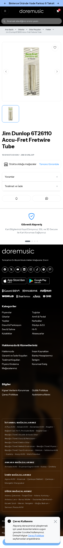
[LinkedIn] (24, 269)
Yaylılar (5, 320)
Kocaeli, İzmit (10, 503)
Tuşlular (36, 312)
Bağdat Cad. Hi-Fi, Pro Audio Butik (19, 430)
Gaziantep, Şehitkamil (42, 499)
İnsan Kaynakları (40, 351)
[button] (31, 164)
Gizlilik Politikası (40, 390)
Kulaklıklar (7, 333)
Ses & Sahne (8, 329)
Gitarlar (21, 29)
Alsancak (21, 479)
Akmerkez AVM (37, 427)
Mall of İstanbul (33, 454)
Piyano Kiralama (10, 364)
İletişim (36, 359)
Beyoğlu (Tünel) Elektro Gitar (17, 442)
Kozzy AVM (20, 454)
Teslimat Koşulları (11, 359)
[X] (11, 269)
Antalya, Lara (11, 499)
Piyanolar (7, 312)
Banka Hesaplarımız (42, 355)
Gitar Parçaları (35, 29)
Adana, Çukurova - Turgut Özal (18, 495)
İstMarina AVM (51, 450)
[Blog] (50, 269)
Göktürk (38, 450)
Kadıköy (9, 454)
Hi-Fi (34, 329)
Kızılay (44, 466)
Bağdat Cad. (41, 430)
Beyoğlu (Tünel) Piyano (46, 446)
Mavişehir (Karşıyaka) (14, 483)
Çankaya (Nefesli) (35, 479)
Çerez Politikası (10, 394)
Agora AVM (10, 479)
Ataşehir (49, 427)
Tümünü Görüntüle (49, 164)
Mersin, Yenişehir (25, 503)
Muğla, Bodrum (41, 503)
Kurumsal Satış (39, 364)
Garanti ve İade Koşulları (14, 355)
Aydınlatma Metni (41, 394)
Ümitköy (52, 466)
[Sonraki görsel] (57, 71)
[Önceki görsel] (6, 71)
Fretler (48, 29)
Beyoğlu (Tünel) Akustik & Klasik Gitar (21, 434)
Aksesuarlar (38, 333)
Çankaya (49, 479)
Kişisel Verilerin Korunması (15, 390)
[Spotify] (44, 269)
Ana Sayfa (9, 29)
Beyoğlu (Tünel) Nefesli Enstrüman (20, 446)
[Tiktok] (37, 269)
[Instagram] (31, 269)
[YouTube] (18, 269)
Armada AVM (11, 466)
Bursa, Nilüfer (25, 499)
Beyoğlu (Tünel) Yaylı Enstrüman (19, 450)
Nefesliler (37, 320)
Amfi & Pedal (39, 316)
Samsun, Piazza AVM (14, 507)
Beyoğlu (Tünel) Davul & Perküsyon (20, 438)
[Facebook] (5, 269)
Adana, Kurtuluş (41, 495)
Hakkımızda (8, 351)
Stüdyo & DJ (38, 325)
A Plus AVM (10, 427)
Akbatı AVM (22, 427)
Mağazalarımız (9, 368)
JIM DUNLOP (27, 155)
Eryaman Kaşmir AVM (29, 466)
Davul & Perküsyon (11, 325)
